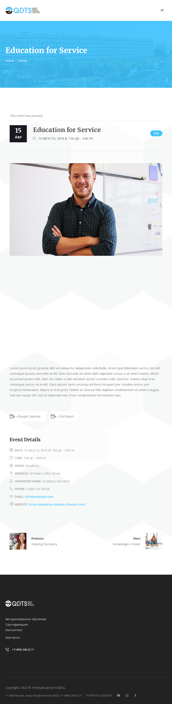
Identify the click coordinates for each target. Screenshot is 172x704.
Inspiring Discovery (44, 544)
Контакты (12, 637)
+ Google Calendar (28, 416)
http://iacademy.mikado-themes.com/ (57, 504)
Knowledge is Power (127, 544)
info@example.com (39, 497)
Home (9, 61)
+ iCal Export (65, 416)
